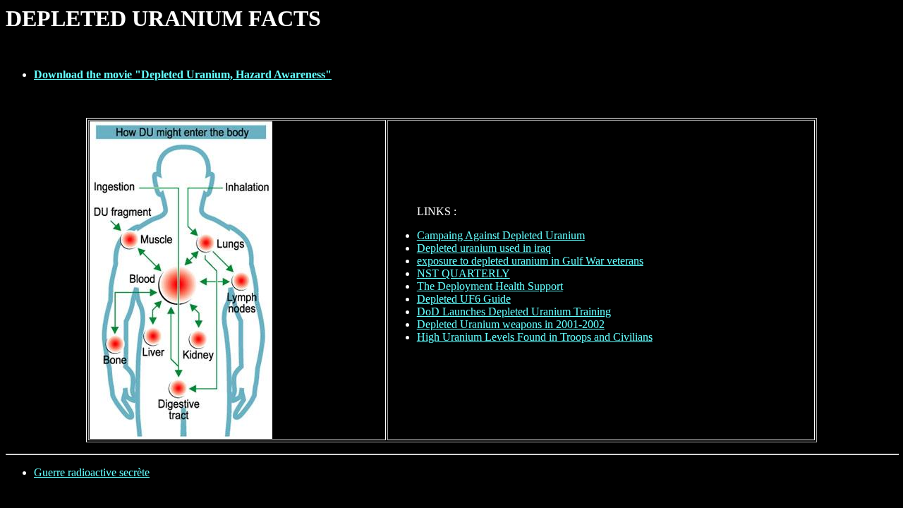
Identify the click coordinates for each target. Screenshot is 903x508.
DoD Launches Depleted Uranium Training (514, 312)
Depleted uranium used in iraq (484, 248)
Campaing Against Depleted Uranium (501, 235)
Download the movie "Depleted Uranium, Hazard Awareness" (183, 74)
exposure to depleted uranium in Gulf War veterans (530, 261)
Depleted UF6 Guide (464, 299)
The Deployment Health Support (490, 286)
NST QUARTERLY (463, 273)
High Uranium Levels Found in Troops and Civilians (535, 337)
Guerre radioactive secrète (92, 472)
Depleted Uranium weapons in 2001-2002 (511, 324)
